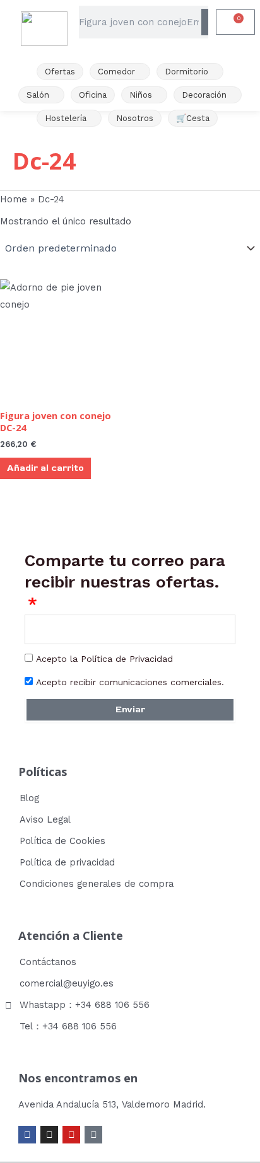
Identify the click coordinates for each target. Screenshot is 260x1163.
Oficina (93, 95)
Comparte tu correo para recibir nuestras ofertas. (125, 571)
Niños (140, 95)
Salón (38, 95)
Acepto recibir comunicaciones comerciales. (130, 682)
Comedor (116, 71)
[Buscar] (204, 22)
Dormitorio (186, 71)
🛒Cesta (193, 118)
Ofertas (60, 71)
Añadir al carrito (45, 468)
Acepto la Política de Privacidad (104, 659)
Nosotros (134, 118)
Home (13, 199)
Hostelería (65, 118)
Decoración (204, 95)
